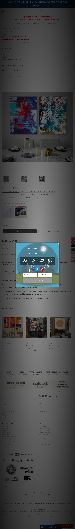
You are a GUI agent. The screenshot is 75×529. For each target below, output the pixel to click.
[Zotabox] (58, 284)
